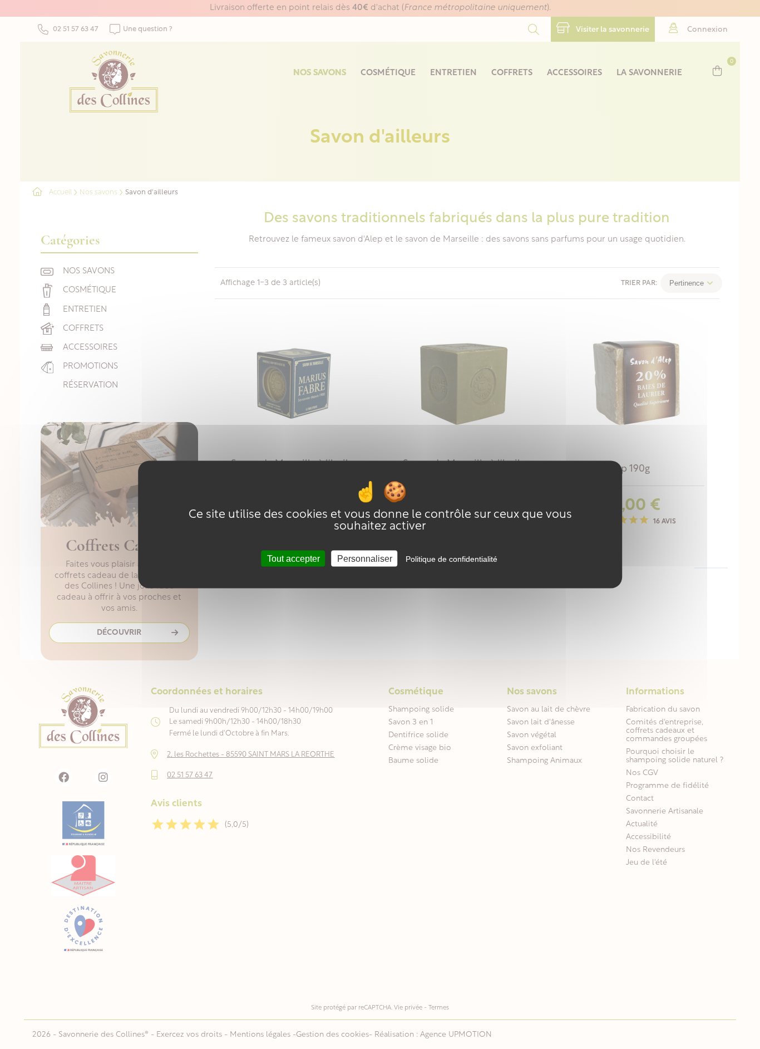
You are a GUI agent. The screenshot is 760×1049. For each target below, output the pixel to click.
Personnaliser (364, 558)
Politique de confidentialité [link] (451, 559)
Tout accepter (293, 558)
